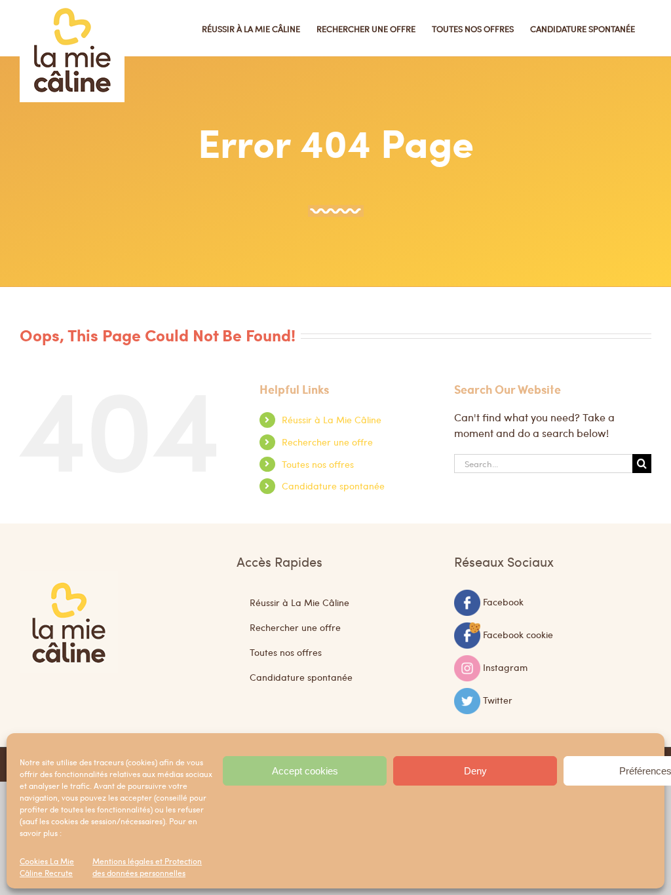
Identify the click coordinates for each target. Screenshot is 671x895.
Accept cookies (305, 770)
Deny (475, 770)
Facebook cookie (518, 633)
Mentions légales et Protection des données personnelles (147, 867)
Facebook (503, 600)
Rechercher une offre (327, 441)
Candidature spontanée (333, 485)
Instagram (505, 666)
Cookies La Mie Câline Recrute (47, 867)
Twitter (497, 699)
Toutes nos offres (318, 463)
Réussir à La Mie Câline (331, 419)
